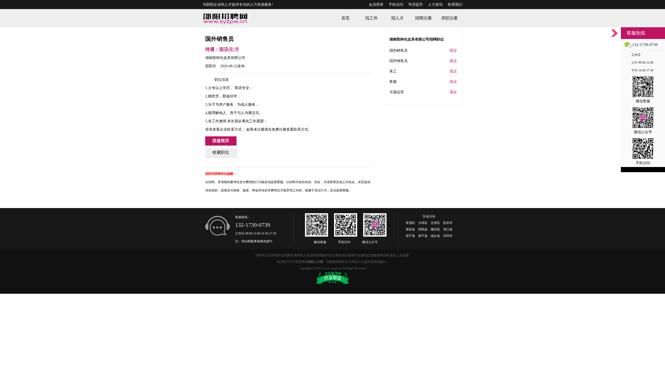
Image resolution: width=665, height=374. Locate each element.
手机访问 (396, 4)
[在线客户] (614, 33)
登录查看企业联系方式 (223, 129)
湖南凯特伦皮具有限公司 (225, 58)
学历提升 (415, 4)
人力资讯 (435, 4)
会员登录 (376, 4)
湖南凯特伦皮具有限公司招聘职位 (416, 39)
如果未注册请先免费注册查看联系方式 (276, 129)
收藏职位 (220, 152)
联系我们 (455, 4)
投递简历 (220, 140)
